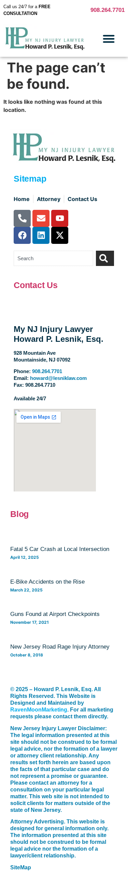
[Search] (105, 258)
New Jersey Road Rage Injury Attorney (60, 646)
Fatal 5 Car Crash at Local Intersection (59, 549)
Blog (19, 514)
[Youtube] (59, 218)
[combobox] (53, 258)
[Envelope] (40, 218)
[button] (108, 38)
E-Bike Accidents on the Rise (47, 582)
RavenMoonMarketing (38, 710)
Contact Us (36, 285)
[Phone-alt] (22, 218)
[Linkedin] (40, 235)
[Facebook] (22, 235)
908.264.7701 (107, 10)
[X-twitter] (59, 235)
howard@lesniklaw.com (58, 378)
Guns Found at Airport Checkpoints (55, 614)
